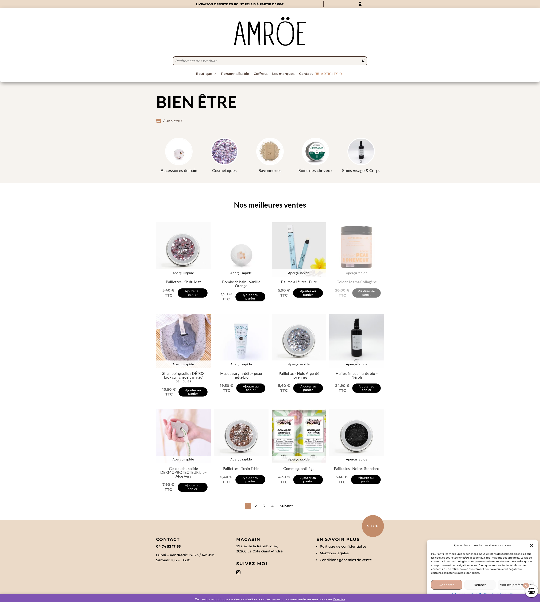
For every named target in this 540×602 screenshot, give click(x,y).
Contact (306, 74)
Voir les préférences (515, 585)
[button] (531, 545)
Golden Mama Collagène (356, 281)
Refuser (480, 585)
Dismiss (339, 599)
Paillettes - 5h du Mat (183, 281)
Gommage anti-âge (298, 468)
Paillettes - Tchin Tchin (241, 468)
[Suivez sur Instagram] (238, 572)
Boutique (204, 74)
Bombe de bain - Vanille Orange (241, 283)
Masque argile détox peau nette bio (241, 375)
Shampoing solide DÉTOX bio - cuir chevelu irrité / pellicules (183, 377)
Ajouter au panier (192, 293)
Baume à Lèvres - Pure (299, 281)
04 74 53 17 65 (168, 546)
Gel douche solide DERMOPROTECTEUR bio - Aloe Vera (183, 472)
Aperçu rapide (183, 273)
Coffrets (260, 74)
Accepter (446, 585)
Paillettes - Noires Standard (356, 468)
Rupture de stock (366, 293)
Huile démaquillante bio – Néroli (357, 375)
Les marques (283, 74)
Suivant (286, 506)
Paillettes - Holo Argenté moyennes (299, 375)
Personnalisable (235, 74)
